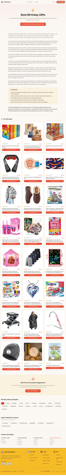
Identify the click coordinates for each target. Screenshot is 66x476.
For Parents (19, 443)
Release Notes (59, 464)
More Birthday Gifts (56, 438)
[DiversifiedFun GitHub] (54, 471)
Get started (61, 2)
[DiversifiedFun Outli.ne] (64, 471)
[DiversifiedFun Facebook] (62, 471)
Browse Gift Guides (33, 458)
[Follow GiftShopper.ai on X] (11, 464)
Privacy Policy (14, 471)
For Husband (19, 441)
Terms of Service (21, 471)
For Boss (35, 441)
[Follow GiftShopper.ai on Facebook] (8, 464)
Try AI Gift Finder (32, 391)
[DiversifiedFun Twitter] (58, 471)
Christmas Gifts (6, 438)
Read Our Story (46, 463)
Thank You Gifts (38, 438)
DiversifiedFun (47, 471)
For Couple (19, 444)
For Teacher (36, 440)
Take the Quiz (32, 460)
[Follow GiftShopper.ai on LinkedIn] (2, 464)
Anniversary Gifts (23, 438)
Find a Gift (32, 455)
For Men (2, 440)
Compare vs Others (46, 460)
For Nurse (35, 443)
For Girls (51, 444)
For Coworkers (4, 443)
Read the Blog (45, 455)
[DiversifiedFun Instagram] (60, 471)
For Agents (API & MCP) (59, 458)
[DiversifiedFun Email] (52, 471)
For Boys (51, 443)
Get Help (58, 455)
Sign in (54, 2)
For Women (3, 441)
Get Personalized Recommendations (34, 24)
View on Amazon (10, 149)
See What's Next (59, 462)
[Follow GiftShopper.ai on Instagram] (5, 464)
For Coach (35, 444)
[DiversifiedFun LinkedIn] (56, 471)
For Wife (19, 440)
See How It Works (46, 458)
